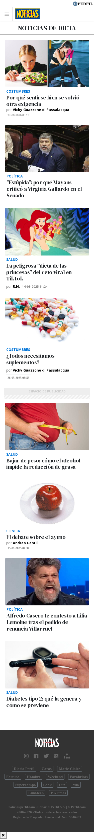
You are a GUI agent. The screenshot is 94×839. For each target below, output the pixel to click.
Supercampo (25, 785)
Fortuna (13, 777)
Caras (47, 769)
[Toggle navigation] (8, 14)
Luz (62, 785)
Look (47, 785)
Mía (75, 785)
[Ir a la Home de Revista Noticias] (26, 14)
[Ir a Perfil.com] (83, 3)
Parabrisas (79, 777)
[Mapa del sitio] (67, 756)
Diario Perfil (24, 769)
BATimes (58, 793)
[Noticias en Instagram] (26, 756)
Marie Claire (69, 769)
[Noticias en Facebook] (36, 756)
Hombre (34, 777)
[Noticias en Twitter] (46, 756)
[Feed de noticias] (56, 756)
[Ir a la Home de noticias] (47, 743)
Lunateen (36, 793)
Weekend (55, 777)
